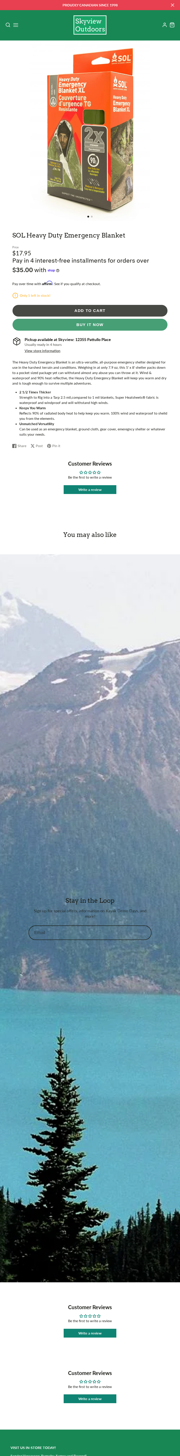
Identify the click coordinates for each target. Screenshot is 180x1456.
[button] (88, 216)
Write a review (90, 489)
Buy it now (90, 324)
